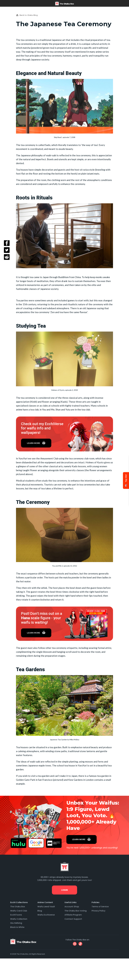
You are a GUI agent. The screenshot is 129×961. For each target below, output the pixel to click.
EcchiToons (16, 914)
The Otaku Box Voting (75, 910)
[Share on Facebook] (7, 243)
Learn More (33, 443)
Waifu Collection (18, 919)
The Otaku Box (17, 906)
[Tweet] (7, 250)
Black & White (17, 927)
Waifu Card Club (18, 910)
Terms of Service (100, 906)
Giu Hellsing (16, 923)
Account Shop (71, 906)
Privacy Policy (98, 910)
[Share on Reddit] (7, 257)
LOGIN (64, 890)
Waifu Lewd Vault (46, 906)
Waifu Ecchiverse (46, 914)
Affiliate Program (73, 914)
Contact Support (73, 919)
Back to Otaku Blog (29, 15)
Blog (39, 910)
